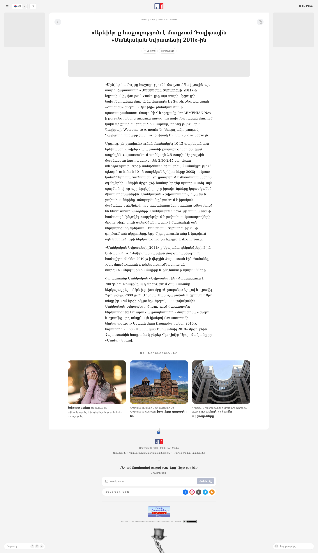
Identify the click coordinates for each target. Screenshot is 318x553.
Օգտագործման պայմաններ (189, 453)
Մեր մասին (119, 453)
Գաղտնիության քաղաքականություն (149, 453)
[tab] (200, 108)
